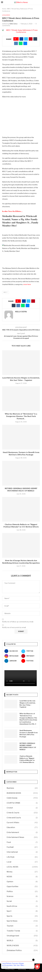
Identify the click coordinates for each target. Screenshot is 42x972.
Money (22, 872)
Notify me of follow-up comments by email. (17, 622)
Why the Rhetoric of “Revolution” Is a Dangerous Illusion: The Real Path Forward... (21, 416)
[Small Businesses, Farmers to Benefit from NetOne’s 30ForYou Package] (21, 437)
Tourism (22, 926)
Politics (22, 891)
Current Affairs (22, 823)
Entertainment (22, 832)
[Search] (40, 2)
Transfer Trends (22, 931)
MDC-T (5, 292)
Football (22, 847)
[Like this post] (16, 39)
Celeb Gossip (22, 798)
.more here (27, 284)
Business (22, 788)
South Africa (22, 906)
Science (22, 896)
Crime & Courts (22, 813)
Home (4, 9)
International (22, 852)
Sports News (22, 921)
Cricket (22, 808)
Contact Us (33, 969)
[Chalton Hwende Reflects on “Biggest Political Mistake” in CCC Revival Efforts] (21, 509)
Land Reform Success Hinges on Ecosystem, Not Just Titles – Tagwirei (27, 704)
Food (22, 842)
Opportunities (22, 886)
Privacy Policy (9, 969)
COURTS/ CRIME (22, 803)
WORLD (22, 941)
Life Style (22, 857)
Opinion (22, 882)
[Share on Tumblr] (35, 39)
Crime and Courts (22, 818)
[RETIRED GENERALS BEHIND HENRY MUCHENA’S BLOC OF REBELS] (21, 473)
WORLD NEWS (22, 946)
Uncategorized (22, 936)
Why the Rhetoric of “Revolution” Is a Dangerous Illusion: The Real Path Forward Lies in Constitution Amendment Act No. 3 (28, 719)
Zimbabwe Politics (22, 950)
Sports (22, 916)
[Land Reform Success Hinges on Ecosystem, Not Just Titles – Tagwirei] (21, 362)
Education (22, 827)
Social (22, 901)
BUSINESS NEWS (22, 793)
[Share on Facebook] (21, 39)
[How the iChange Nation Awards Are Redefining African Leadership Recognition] (21, 545)
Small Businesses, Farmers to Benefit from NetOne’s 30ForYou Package (28, 734)
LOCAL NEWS (22, 867)
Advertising (22, 969)
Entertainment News (22, 837)
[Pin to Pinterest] (31, 39)
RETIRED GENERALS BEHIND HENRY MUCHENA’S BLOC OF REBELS (27, 746)
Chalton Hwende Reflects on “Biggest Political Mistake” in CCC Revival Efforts (27, 759)
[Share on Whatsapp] (21, 43)
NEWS (22, 877)
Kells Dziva (13, 24)
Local (22, 862)
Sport (22, 911)
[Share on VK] (16, 43)
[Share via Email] (25, 43)
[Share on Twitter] (26, 39)
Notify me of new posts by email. (14, 627)
